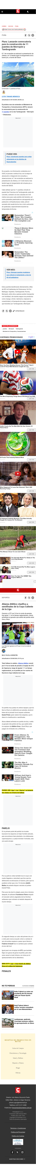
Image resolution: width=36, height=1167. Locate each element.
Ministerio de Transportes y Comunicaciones (14, 331)
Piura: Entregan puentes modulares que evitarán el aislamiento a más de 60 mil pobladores (19, 274)
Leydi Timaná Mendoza (11, 96)
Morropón (11, 328)
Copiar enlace (19, 311)
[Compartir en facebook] (25, 35)
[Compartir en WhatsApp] (32, 35)
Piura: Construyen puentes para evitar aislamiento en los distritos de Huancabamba (19, 159)
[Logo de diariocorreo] (18, 11)
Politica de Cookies (18, 1136)
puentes (5, 328)
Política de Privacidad (18, 1132)
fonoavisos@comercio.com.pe (21, 1108)
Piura (4, 35)
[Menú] (2, 11)
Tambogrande (19, 328)
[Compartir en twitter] (29, 35)
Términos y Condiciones (18, 1128)
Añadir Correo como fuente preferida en (14, 29)
